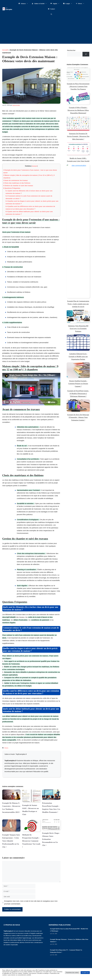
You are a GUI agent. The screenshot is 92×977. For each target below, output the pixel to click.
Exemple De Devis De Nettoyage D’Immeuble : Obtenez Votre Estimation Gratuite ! (78, 417)
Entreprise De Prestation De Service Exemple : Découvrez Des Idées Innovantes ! (78, 136)
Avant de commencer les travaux (15, 180)
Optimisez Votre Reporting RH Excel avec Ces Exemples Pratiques (78, 328)
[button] (51, 14)
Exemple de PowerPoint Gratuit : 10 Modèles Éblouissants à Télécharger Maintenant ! (78, 393)
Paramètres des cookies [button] (72, 972)
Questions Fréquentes (11, 188)
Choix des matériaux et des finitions (16, 183)
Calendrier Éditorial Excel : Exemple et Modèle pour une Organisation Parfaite (78, 356)
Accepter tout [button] (85, 972)
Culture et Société (39, 3)
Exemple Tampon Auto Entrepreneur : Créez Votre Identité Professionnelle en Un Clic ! (11, 841)
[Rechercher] (85, 54)
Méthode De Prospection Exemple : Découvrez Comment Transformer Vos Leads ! (31, 841)
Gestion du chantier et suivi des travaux (18, 185)
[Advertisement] (46, 31)
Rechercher (71, 50)
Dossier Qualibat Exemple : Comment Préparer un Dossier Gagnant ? (78, 383)
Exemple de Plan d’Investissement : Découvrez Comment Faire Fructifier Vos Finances (78, 86)
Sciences (23, 3)
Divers (80, 3)
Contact (52, 9)
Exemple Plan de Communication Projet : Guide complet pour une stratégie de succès (78, 303)
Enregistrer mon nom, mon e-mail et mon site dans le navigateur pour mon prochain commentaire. (31, 902)
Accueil (5, 50)
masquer (34, 166)
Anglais (55, 3)
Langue (67, 3)
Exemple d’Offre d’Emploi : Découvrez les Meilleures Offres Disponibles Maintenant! (78, 110)
